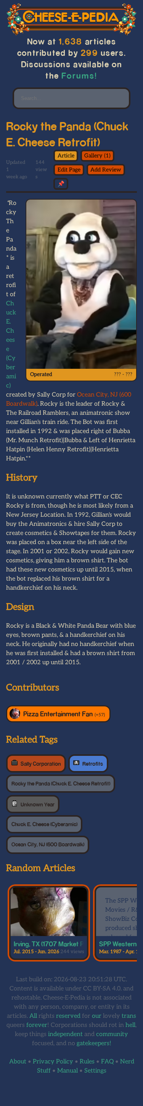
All (33, 1016)
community (112, 1034)
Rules (87, 1061)
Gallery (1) (97, 155)
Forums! (79, 75)
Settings (95, 1070)
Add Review (105, 170)
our (96, 1016)
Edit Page (69, 170)
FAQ (107, 1061)
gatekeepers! (94, 1043)
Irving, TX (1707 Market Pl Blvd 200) (64, 943)
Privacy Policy (53, 1061)
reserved (68, 1016)
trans (129, 1016)
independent (65, 1034)
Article (66, 155)
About (17, 1061)
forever (36, 1025)
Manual (67, 1070)
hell (130, 1025)
